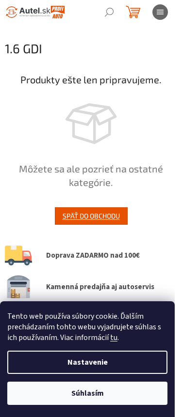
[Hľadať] (109, 12)
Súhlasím (87, 393)
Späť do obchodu (91, 216)
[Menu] (160, 12)
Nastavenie (87, 362)
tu (113, 337)
